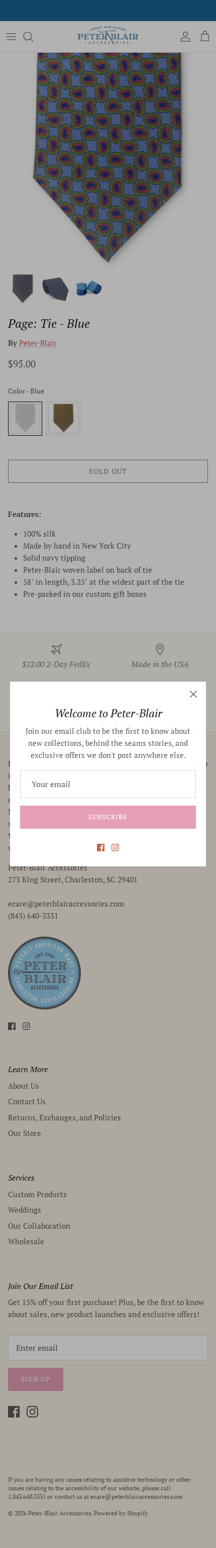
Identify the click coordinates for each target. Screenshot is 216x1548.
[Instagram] (115, 847)
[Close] (193, 694)
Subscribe (107, 816)
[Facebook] (100, 847)
